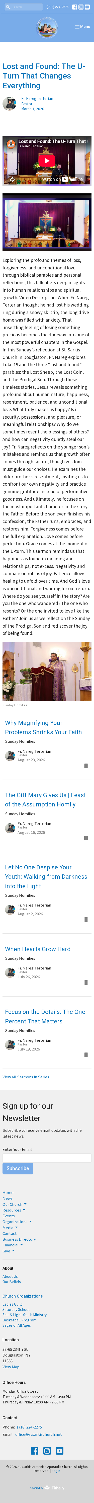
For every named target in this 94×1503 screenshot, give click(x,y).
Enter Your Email (17, 1149)
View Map (11, 1366)
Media (8, 1227)
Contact (10, 1233)
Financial (11, 1244)
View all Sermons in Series (26, 1076)
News (8, 1198)
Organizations (15, 1221)
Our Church (12, 1204)
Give (6, 1250)
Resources (12, 1210)
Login (56, 1470)
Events (9, 1215)
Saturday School (16, 1309)
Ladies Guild (13, 1304)
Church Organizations (23, 1296)
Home (8, 1192)
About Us (10, 1276)
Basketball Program (20, 1319)
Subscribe (18, 1168)
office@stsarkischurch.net (38, 1434)
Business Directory (19, 1239)
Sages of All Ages (17, 1325)
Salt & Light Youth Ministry (25, 1314)
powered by (44, 1492)
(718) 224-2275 (57, 7)
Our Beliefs (12, 1281)
